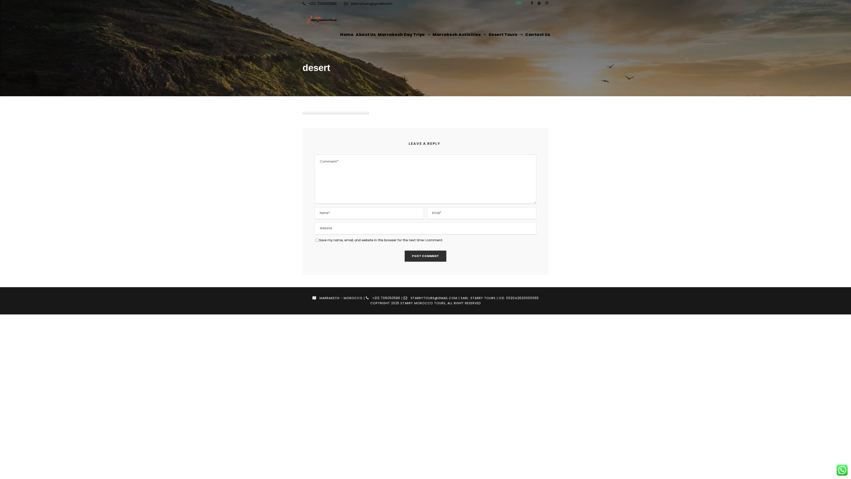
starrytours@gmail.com (371, 3)
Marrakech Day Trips (401, 34)
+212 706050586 (322, 3)
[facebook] (532, 3)
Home (346, 34)
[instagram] (546, 3)
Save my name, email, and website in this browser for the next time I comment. (381, 240)
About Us (366, 34)
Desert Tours (503, 34)
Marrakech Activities (457, 34)
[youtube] (539, 3)
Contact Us (537, 34)
